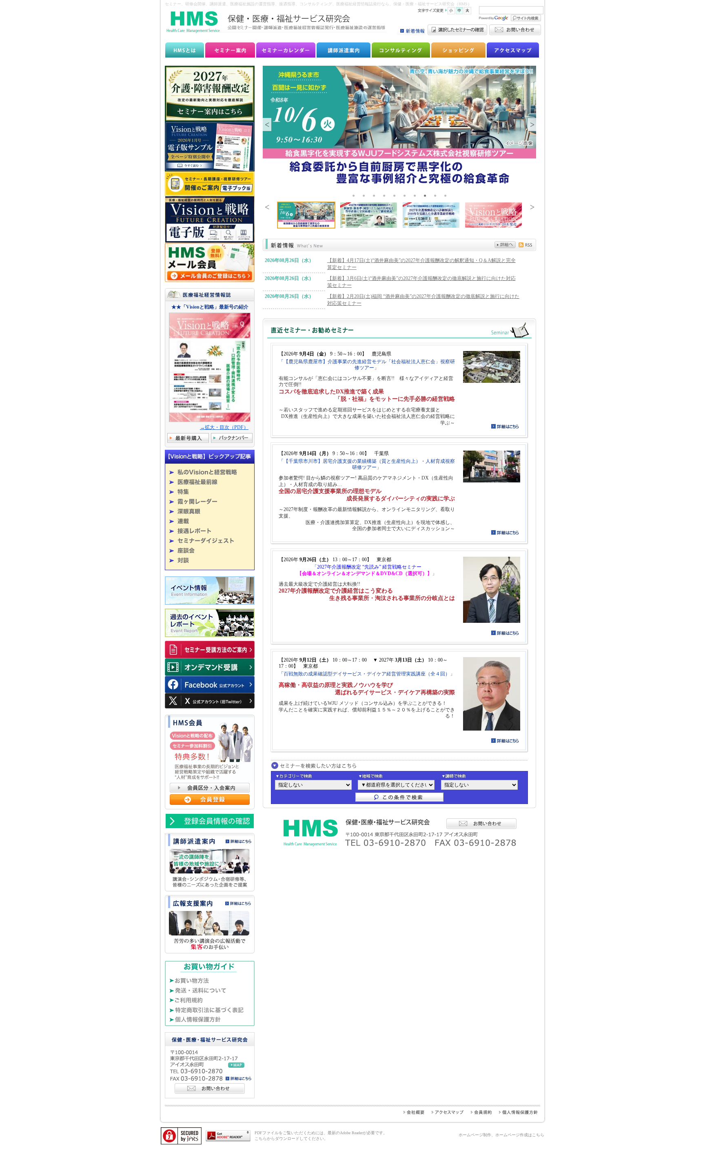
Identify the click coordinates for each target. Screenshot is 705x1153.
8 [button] (426, 195)
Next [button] (532, 124)
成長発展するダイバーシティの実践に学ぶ (400, 498)
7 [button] (416, 195)
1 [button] (354, 195)
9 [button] (436, 195)
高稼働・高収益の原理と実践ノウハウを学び (336, 685)
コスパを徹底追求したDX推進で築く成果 (331, 392)
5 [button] (395, 195)
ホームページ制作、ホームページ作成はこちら (501, 1135)
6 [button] (405, 195)
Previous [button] (267, 124)
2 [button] (365, 195)
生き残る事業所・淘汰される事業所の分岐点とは (392, 598)
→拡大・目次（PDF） (224, 427)
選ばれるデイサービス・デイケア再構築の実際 (395, 692)
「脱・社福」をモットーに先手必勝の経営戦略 (395, 399)
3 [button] (375, 195)
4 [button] (385, 195)
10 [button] (446, 195)
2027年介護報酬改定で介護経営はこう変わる (336, 591)
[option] (399, 126)
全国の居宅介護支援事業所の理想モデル (330, 491)
